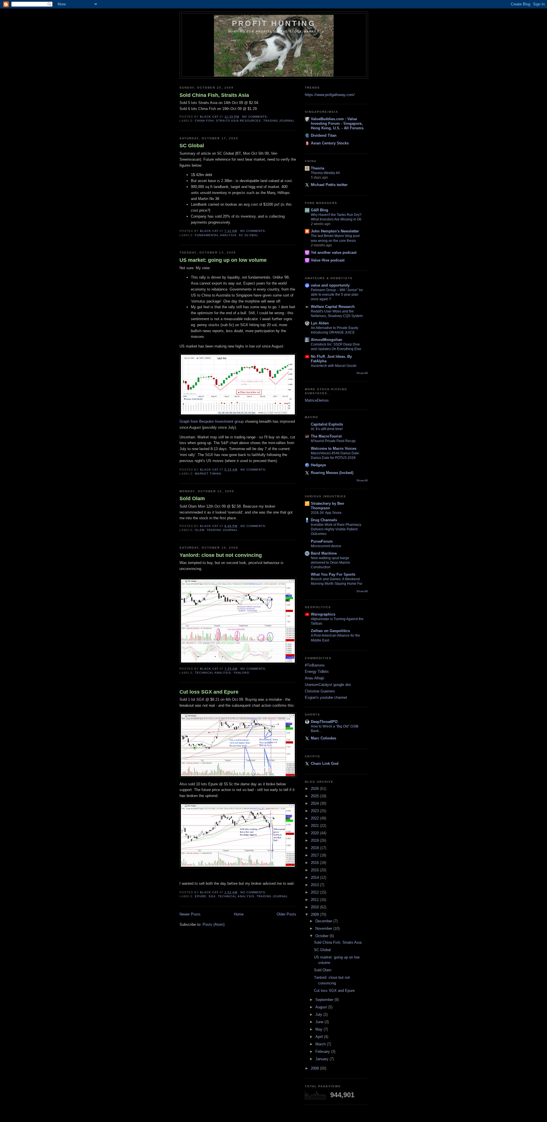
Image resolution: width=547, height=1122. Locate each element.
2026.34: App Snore (326, 513)
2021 (315, 825)
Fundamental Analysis (215, 235)
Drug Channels (324, 520)
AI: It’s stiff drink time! (327, 429)
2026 (315, 788)
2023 (315, 811)
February (323, 1051)
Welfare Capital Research (333, 306)
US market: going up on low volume (223, 260)
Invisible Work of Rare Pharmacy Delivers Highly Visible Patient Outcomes (336, 529)
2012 (315, 892)
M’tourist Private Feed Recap (333, 441)
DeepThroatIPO (324, 722)
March (321, 1044)
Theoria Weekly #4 (325, 173)
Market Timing (208, 473)
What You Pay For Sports (333, 574)
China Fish (204, 120)
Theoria (317, 168)
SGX (212, 896)
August (321, 1007)
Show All (362, 373)
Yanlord (241, 672)
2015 (315, 870)
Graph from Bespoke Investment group (212, 421)
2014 (315, 877)
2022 (315, 818)
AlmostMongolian (326, 340)
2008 (315, 1068)
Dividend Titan (323, 135)
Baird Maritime (324, 553)
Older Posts (286, 914)
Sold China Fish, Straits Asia (214, 95)
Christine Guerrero (320, 691)
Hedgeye (318, 465)
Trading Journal (279, 120)
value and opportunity (330, 285)
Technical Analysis (213, 672)
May (319, 1029)
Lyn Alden (320, 323)
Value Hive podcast (327, 260)
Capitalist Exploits (327, 424)
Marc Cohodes (323, 738)
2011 (315, 900)
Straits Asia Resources (238, 120)
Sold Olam (192, 498)
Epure (200, 896)
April (319, 1037)
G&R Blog (319, 210)
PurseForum (322, 541)
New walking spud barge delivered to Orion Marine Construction (330, 562)
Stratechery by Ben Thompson (327, 505)
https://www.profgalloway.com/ (330, 95)
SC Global (191, 145)
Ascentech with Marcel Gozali (333, 366)
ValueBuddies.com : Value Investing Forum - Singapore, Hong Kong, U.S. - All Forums (337, 123)
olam (199, 530)
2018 (315, 848)
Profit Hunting (274, 23)
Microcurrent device (326, 546)
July (319, 1014)
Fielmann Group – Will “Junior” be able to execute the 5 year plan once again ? (337, 294)
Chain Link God (324, 763)
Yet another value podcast (333, 252)
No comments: (255, 116)
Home (239, 914)
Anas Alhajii (314, 678)
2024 (315, 803)
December (324, 921)
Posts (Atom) (213, 924)
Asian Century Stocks (330, 143)
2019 (315, 840)
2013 (315, 885)
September (324, 1000)
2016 (315, 863)
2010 (315, 907)
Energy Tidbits (317, 671)
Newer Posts (190, 914)
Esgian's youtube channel (326, 697)
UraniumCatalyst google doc (328, 684)
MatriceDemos (317, 400)
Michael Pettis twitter (329, 185)
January (322, 1059)
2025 (315, 796)
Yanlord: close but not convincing (220, 555)
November (324, 928)
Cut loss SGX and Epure (208, 692)
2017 (315, 855)
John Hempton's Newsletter (335, 231)
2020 (315, 833)
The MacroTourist (326, 436)
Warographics (323, 614)
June (319, 1022)
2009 (315, 914)
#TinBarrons (315, 665)
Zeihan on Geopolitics (330, 631)
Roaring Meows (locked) (332, 473)
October (322, 936)
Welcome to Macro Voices (333, 448)
